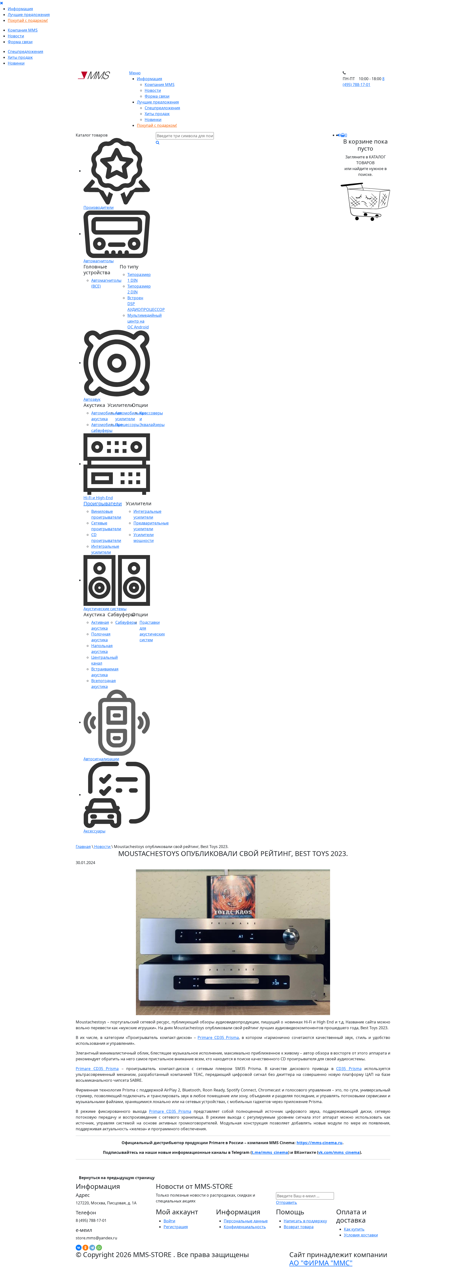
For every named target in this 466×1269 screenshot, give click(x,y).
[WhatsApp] (99, 1248)
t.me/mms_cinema (270, 1152)
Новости (16, 36)
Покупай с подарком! (28, 20)
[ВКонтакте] (79, 1248)
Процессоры (127, 424)
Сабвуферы (126, 622)
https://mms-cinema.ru (319, 1142)
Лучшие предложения (29, 14)
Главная (83, 846)
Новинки (16, 63)
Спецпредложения (25, 51)
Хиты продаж (20, 57)
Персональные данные (246, 1221)
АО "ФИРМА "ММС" (320, 1262)
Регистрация (176, 1226)
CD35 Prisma (349, 1068)
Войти (169, 1221)
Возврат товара (299, 1226)
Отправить (286, 1202)
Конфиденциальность (245, 1226)
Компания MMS (23, 30)
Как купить (354, 1229)
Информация (20, 8)
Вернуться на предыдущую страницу (117, 1177)
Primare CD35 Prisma (218, 1037)
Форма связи (20, 41)
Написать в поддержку (305, 1221)
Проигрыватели (102, 503)
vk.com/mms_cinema (339, 1152)
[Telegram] (92, 1248)
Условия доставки (361, 1235)
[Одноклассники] (85, 1248)
